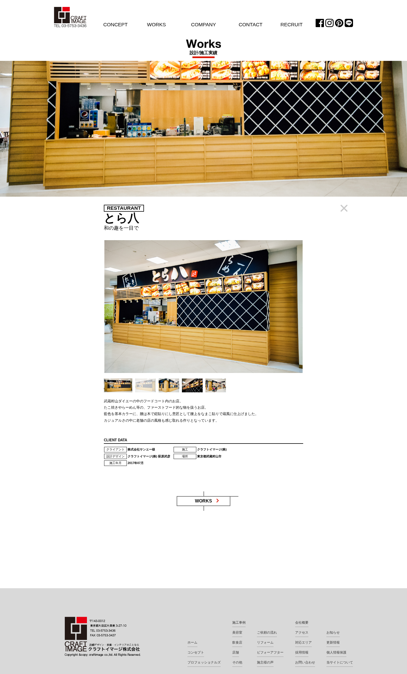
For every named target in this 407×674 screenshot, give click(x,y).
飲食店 (237, 642)
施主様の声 (265, 662)
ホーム (192, 642)
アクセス (301, 632)
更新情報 (333, 642)
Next (311, 310)
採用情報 (301, 652)
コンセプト (195, 652)
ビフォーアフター (270, 652)
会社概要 (301, 622)
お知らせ (333, 632)
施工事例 (239, 622)
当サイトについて (339, 662)
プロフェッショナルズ (204, 662)
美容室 (237, 632)
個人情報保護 (336, 652)
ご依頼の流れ (267, 632)
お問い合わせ (305, 662)
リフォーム (265, 642)
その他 (237, 662)
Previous (95, 310)
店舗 (235, 652)
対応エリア (303, 642)
